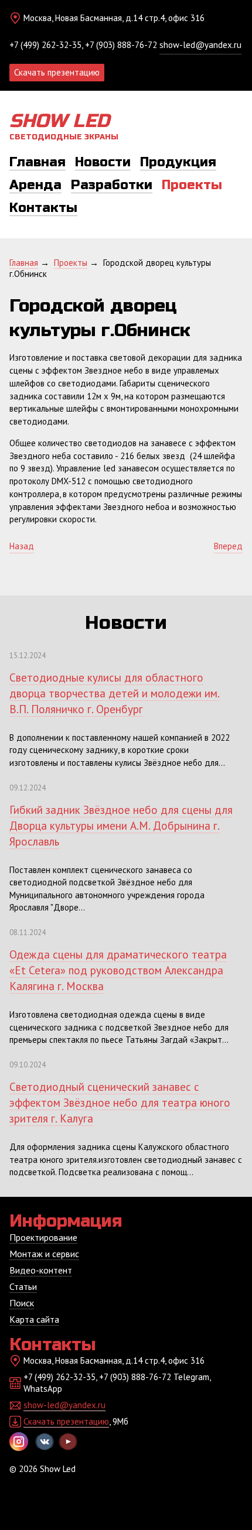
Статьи (23, 1286)
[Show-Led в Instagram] (18, 1441)
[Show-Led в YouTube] (68, 1441)
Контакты (43, 207)
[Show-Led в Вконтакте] (44, 1441)
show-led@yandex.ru (200, 44)
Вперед (228, 546)
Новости (103, 162)
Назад (21, 546)
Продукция (178, 162)
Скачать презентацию (57, 72)
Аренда (35, 185)
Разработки (111, 185)
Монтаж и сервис (44, 1253)
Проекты (192, 185)
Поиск (21, 1303)
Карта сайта (34, 1319)
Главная (37, 162)
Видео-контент (40, 1270)
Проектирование (43, 1237)
